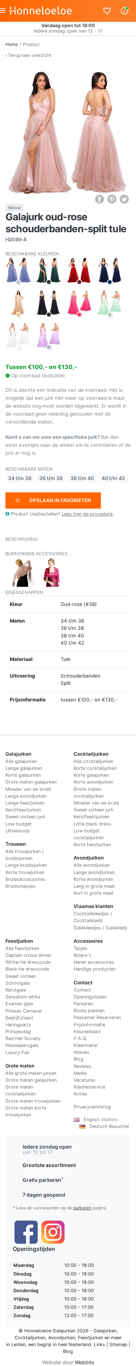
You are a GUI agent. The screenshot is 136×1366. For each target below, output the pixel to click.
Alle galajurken (21, 761)
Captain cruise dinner (28, 955)
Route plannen (89, 1010)
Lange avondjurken (25, 796)
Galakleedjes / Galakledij (100, 927)
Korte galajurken (23, 775)
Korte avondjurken (93, 782)
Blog (78, 1059)
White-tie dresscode (27, 962)
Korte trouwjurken (24, 872)
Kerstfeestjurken (23, 810)
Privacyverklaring (92, 1107)
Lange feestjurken (24, 803)
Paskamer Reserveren (97, 1017)
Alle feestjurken (22, 948)
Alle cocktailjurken (93, 761)
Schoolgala (17, 983)
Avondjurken (61, 1337)
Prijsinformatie (89, 1024)
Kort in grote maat (94, 893)
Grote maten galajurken (31, 782)
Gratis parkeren (42, 1180)
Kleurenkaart (87, 1031)
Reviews (82, 1066)
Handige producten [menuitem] (94, 969)
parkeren (82, 1207)
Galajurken (105, 1330)
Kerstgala (15, 990)
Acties (80, 1093)
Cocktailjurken (30, 1337)
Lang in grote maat (94, 886)
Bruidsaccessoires (25, 879)
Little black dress (92, 824)
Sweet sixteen (20, 976)
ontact (84, 990)
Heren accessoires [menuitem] (94, 962)
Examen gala (19, 1003)
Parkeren (83, 1003)
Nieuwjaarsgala (21, 1045)
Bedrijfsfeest (19, 1018)
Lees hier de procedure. (88, 514)
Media (80, 1073)
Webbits (84, 1362)
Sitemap (118, 1344)
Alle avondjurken (92, 865)
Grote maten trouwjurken (32, 1101)
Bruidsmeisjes (20, 886)
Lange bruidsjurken (26, 865)
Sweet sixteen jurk (25, 816)
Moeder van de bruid (28, 789)
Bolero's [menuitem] (82, 955)
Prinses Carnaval (23, 1011)
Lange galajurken (23, 768)
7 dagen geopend (43, 1195)
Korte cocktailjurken (95, 768)
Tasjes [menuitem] (80, 948)
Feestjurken (90, 1337)
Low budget (18, 824)
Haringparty (18, 1024)
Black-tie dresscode (27, 969)
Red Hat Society (23, 1038)
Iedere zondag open (47, 1147)
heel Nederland (74, 1344)
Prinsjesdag (18, 1031)
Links (99, 1344)
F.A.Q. (80, 1038)
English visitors (98, 1119)
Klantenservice (89, 1087)
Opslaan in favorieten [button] (60, 500)
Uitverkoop (17, 830)
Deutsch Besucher (107, 1126)
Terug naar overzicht (29, 55)
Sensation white (22, 997)
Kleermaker (86, 1045)
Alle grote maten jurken (30, 1073)
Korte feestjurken (92, 844)
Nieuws (82, 1052)
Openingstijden (90, 997)
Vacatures (84, 1080)
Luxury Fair (17, 1052)
